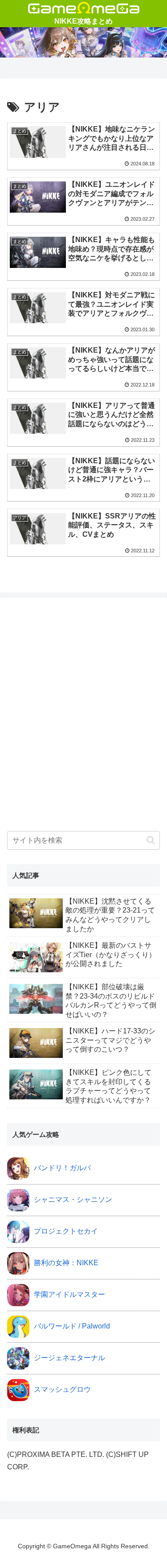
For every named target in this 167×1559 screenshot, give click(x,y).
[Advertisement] (83, 721)
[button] (151, 840)
